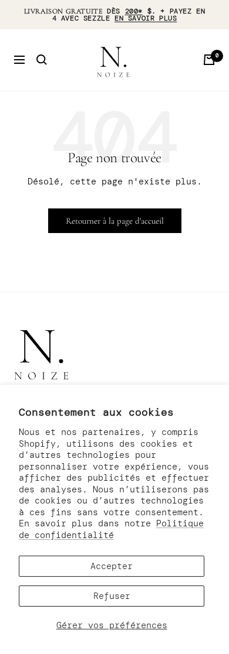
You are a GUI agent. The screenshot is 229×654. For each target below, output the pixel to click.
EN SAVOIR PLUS (145, 18)
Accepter (111, 566)
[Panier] (209, 59)
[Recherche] (41, 59)
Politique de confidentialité (111, 529)
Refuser (111, 596)
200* (134, 11)
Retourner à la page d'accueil (115, 220)
